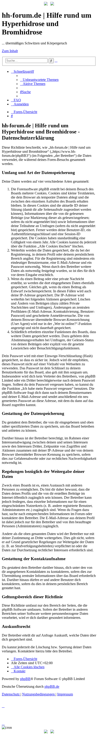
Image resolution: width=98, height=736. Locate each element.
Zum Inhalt (10, 51)
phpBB (25, 679)
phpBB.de (51, 686)
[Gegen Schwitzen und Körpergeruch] (52, 4)
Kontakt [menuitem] (19, 671)
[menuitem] (39, 80)
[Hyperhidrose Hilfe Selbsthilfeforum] (46, 4)
